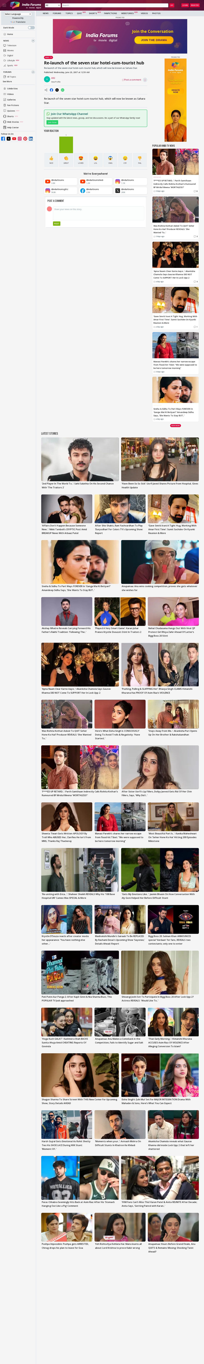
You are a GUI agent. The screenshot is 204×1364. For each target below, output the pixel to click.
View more (175, 425)
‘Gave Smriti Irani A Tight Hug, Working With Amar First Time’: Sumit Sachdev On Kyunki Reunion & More (175, 319)
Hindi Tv (48, 57)
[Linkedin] (31, 139)
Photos (156, 13)
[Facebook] (3, 139)
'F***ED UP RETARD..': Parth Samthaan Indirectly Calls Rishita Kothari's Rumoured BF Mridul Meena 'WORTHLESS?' (174, 184)
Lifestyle (11, 60)
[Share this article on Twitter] (57, 90)
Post (56, 223)
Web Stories (13, 122)
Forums (7, 72)
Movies (10, 50)
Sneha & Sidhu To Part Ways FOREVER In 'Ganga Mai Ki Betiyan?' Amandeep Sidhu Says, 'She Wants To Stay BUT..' (173, 412)
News (6, 40)
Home (10, 34)
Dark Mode (8, 27)
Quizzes (11, 110)
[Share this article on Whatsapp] (63, 90)
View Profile (56, 82)
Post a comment (132, 79)
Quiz (79, 13)
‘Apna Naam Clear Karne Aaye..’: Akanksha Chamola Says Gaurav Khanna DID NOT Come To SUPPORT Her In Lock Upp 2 (174, 274)
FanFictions (110, 13)
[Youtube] (14, 139)
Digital (10, 55)
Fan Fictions (13, 105)
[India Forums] (25, 5)
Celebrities (12, 88)
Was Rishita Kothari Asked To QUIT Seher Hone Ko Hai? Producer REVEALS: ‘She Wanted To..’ (173, 229)
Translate (20, 22)
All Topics (11, 76)
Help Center (13, 127)
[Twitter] (9, 139)
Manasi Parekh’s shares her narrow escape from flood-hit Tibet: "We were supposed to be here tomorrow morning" (175, 365)
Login (185, 5)
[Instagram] (20, 139)
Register (195, 5)
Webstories (127, 13)
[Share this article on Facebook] (51, 90)
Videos (10, 94)
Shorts (10, 116)
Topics (69, 13)
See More (7, 81)
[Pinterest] (25, 139)
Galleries (11, 99)
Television (11, 45)
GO (172, 5)
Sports (10, 65)
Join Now (52, 122)
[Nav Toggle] (4, 5)
